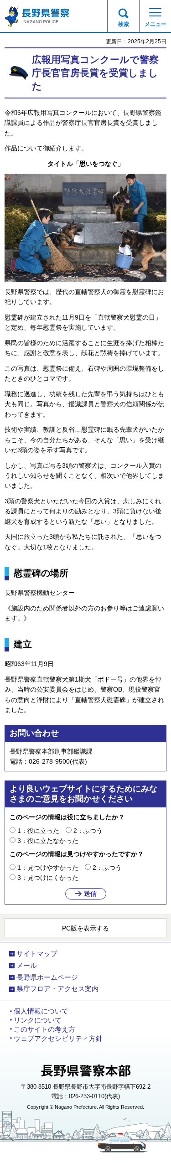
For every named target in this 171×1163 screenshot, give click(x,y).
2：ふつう (88, 830)
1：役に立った (38, 830)
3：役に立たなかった (47, 840)
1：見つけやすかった (47, 867)
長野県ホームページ (47, 977)
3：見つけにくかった (47, 877)
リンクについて (38, 1020)
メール (26, 965)
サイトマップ (36, 953)
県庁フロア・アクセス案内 (57, 988)
